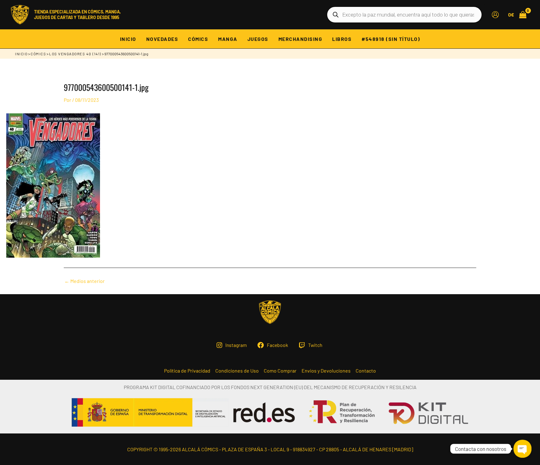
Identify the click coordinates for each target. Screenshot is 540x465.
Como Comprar (280, 370)
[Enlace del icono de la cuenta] (495, 14)
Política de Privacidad (187, 370)
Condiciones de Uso (237, 370)
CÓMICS (38, 54)
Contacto (366, 370)
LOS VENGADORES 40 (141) (75, 54)
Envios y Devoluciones (326, 370)
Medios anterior (84, 281)
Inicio (21, 54)
